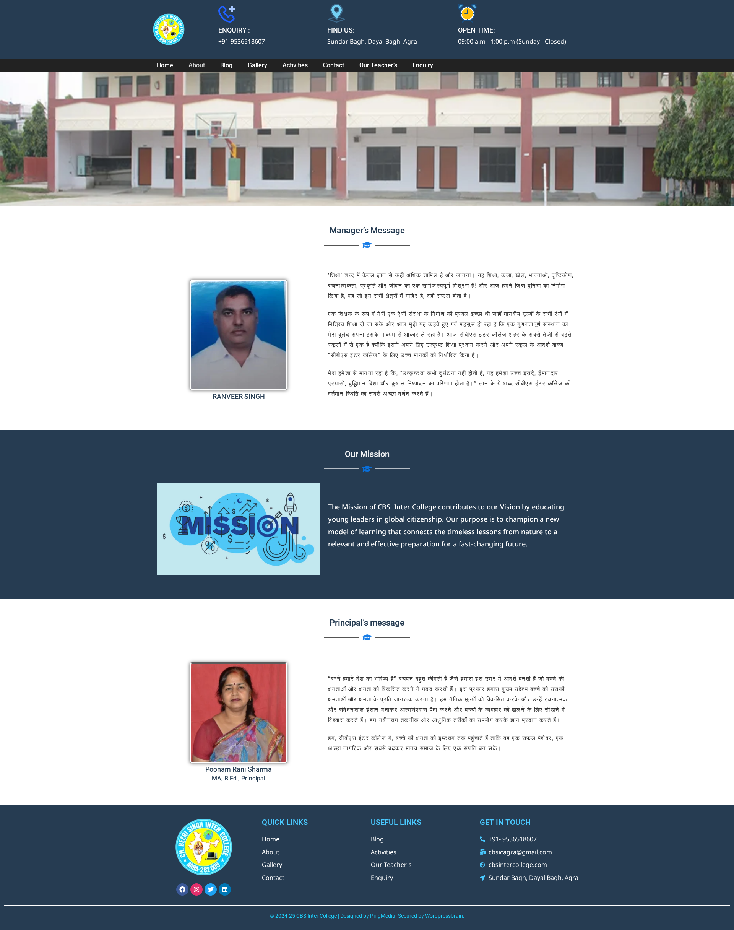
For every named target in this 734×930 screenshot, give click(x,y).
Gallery (257, 65)
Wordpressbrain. (444, 916)
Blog (226, 65)
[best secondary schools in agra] (182, 29)
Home (165, 65)
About (196, 65)
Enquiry (422, 65)
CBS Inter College (316, 916)
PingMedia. (383, 916)
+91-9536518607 (241, 41)
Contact (333, 65)
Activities (295, 65)
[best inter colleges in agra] (203, 847)
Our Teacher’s (378, 65)
